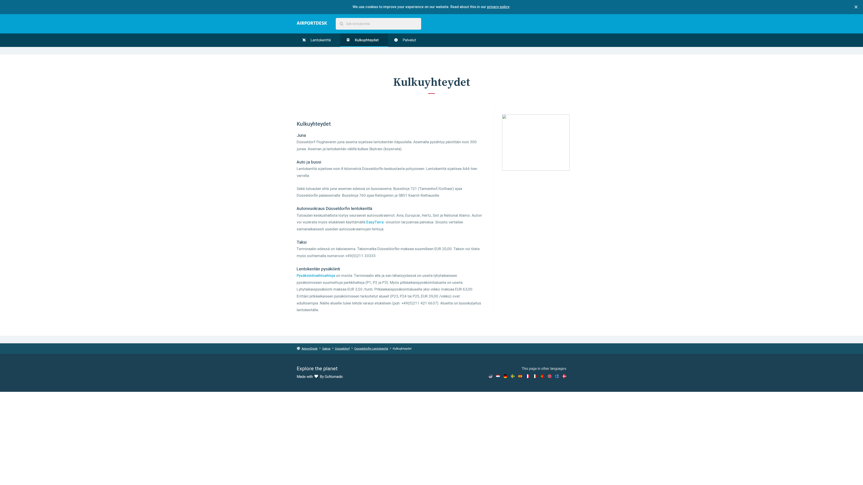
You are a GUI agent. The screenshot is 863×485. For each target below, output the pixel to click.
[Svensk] (513, 376)
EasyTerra (375, 222)
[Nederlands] (498, 376)
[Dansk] (564, 376)
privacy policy (498, 7)
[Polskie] (542, 376)
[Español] (520, 376)
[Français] (527, 376)
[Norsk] (550, 376)
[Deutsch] (505, 376)
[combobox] (378, 24)
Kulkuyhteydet (366, 40)
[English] (490, 376)
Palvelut (409, 40)
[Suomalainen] (557, 376)
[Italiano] (535, 376)
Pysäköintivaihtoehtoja (316, 275)
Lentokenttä (320, 40)
